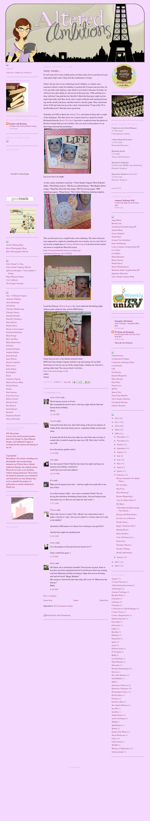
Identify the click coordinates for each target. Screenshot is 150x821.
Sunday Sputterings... (124, 552)
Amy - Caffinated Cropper (16, 295)
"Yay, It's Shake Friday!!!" (126, 500)
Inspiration (116, 638)
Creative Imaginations (120, 615)
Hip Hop (115, 632)
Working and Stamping (124, 331)
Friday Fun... (121, 541)
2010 (117, 426)
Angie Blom (116, 220)
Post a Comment (50, 595)
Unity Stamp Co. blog (14, 264)
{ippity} (115, 578)
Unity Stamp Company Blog (123, 276)
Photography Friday (119, 691)
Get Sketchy (116, 372)
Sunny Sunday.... (122, 533)
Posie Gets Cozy (12, 395)
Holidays (115, 635)
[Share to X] (83, 382)
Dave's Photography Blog (16, 248)
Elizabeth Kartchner (14, 332)
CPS (113, 368)
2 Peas (78, 114)
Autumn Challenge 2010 (125, 200)
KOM (114, 655)
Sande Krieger (11, 409)
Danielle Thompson (14, 319)
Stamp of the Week (119, 731)
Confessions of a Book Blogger (124, 608)
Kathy (52, 563)
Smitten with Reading (18, 123)
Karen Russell (11, 355)
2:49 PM (54, 453)
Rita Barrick (11, 405)
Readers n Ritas (118, 701)
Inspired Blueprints (119, 375)
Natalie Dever (117, 263)
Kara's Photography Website (17, 251)
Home (76, 600)
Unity (114, 738)
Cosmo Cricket (117, 612)
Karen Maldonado (119, 243)
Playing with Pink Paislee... (127, 514)
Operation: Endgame (120, 688)
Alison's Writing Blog (14, 245)
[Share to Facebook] (86, 382)
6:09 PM (54, 589)
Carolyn (53, 421)
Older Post (104, 600)
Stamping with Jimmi (123, 320)
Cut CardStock (12, 280)
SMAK (114, 721)
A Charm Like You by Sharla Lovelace (23, 126)
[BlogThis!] (80, 382)
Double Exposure (118, 618)
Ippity (114, 642)
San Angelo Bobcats (120, 705)
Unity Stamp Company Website (18, 267)
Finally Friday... (122, 522)
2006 (117, 565)
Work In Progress (66, 306)
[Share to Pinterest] (88, 382)
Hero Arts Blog (12, 339)
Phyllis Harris (117, 695)
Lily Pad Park (117, 658)
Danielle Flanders (13, 315)
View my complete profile (19, 72)
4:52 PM (54, 556)
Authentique (117, 588)
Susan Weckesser (118, 735)
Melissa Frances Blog (14, 382)
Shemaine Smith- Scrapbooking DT (126, 270)
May (119, 463)
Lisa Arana (116, 250)
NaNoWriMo (117, 678)
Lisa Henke (116, 253)
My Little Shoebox (119, 675)
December (121, 437)
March (120, 471)
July (119, 456)
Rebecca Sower (12, 398)
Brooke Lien (117, 223)
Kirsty (8, 375)
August (120, 452)
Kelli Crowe (11, 365)
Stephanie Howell (13, 415)
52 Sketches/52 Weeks (120, 359)
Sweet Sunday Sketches (121, 398)
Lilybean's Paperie (13, 379)
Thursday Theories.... (124, 545)
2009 (117, 429)
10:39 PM (54, 473)
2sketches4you (117, 355)
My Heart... (120, 504)
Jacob (114, 645)
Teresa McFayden (13, 419)
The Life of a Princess (124, 342)
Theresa (53, 510)
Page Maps (116, 382)
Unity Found (117, 741)
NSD (113, 682)
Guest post (116, 625)
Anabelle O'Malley (13, 299)
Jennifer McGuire (13, 349)
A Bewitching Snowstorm (122, 585)
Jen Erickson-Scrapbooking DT (124, 226)
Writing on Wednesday (121, 748)
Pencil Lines (116, 385)
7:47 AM (54, 503)
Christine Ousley (12, 312)
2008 (117, 433)
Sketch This (116, 392)
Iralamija (9, 345)
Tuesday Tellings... (123, 548)
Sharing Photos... (123, 529)
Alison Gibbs (55, 397)
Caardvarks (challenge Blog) (123, 362)
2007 (117, 562)
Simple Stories (117, 715)
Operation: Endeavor (120, 685)
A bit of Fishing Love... (125, 537)
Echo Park (116, 622)
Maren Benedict (118, 256)
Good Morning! (122, 492)
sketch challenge (118, 718)
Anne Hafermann (12, 302)
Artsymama (10, 305)
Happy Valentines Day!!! (126, 526)
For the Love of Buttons (125, 518)
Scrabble (115, 712)
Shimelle (9, 412)
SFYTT (114, 389)
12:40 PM (54, 414)
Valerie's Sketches (119, 405)
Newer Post (48, 600)
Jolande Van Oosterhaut (121, 240)
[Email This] (77, 382)
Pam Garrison (11, 392)
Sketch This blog (66, 120)
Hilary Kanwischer (13, 342)
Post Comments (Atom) (63, 606)
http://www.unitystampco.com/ (56, 371)
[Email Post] (73, 382)
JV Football (116, 652)
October (120, 444)
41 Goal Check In (119, 582)
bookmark (116, 598)
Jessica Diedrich (118, 233)
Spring (114, 728)
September (121, 448)
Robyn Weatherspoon (120, 266)
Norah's (9, 389)
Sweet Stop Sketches (120, 395)
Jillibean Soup (117, 648)
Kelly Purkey (11, 369)
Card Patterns (117, 365)
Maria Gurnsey (117, 260)
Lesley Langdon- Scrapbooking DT (126, 246)
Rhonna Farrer (11, 402)
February (121, 475)
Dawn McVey (11, 322)
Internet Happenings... (125, 496)
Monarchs (116, 665)
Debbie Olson (11, 325)
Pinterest (115, 698)
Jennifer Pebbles (12, 352)
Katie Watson (11, 359)
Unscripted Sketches (120, 402)
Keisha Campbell (13, 362)
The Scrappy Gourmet (14, 283)
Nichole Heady (12, 385)
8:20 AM (54, 536)
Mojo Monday (117, 379)
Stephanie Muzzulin (120, 273)
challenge (115, 602)
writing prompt (117, 751)
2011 (117, 422)
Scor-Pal (115, 708)
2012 (117, 418)
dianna (53, 542)
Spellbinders (117, 725)
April (119, 467)
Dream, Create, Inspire (15, 329)
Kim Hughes (11, 372)
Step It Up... (121, 488)
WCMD (115, 745)
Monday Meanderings (120, 668)
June (119, 459)
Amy (52, 459)
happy (114, 628)
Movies (115, 672)
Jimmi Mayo (116, 236)
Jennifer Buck (117, 230)
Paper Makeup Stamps (15, 276)
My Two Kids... (122, 485)
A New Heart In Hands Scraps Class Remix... (127, 509)
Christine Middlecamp (15, 309)
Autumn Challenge (119, 592)
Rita (51, 480)
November (121, 440)
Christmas (116, 605)
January (120, 557)
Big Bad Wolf (117, 595)
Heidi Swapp (11, 335)
